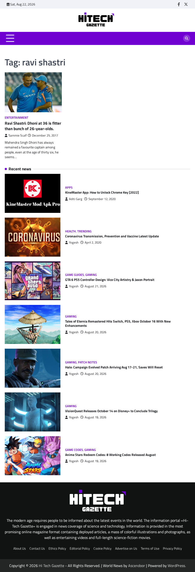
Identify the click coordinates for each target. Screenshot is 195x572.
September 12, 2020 (102, 199)
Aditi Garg (75, 199)
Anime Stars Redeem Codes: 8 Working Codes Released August (110, 454)
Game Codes (74, 450)
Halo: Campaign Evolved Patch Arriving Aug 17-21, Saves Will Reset (114, 367)
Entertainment (16, 117)
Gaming (91, 275)
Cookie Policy (102, 548)
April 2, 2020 (93, 242)
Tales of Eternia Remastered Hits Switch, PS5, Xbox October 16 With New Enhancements (118, 323)
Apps (69, 187)
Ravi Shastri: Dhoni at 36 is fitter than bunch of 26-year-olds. (33, 126)
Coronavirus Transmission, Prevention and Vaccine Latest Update (112, 236)
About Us (19, 548)
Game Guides (74, 275)
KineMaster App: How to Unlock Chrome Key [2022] (102, 192)
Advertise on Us (126, 548)
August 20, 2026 (95, 332)
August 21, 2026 (95, 286)
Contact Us (37, 548)
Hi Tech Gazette (51, 565)
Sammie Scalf (18, 135)
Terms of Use (150, 548)
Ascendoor (136, 565)
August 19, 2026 (95, 417)
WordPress (176, 565)
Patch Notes (87, 362)
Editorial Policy (80, 548)
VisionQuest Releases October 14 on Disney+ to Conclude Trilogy (111, 411)
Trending (84, 231)
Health (70, 231)
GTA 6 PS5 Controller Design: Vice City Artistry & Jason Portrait (109, 279)
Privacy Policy (172, 548)
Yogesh (73, 242)
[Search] (186, 38)
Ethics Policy (57, 548)
